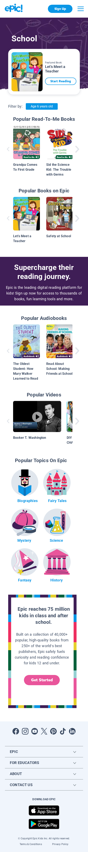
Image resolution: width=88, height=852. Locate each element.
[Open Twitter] (44, 731)
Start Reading (60, 81)
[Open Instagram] (25, 731)
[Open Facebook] (15, 731)
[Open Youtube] (34, 731)
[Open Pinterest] (53, 731)
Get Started (42, 680)
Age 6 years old (42, 106)
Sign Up (60, 9)
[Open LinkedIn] (72, 731)
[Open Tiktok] (63, 731)
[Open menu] (81, 9)
